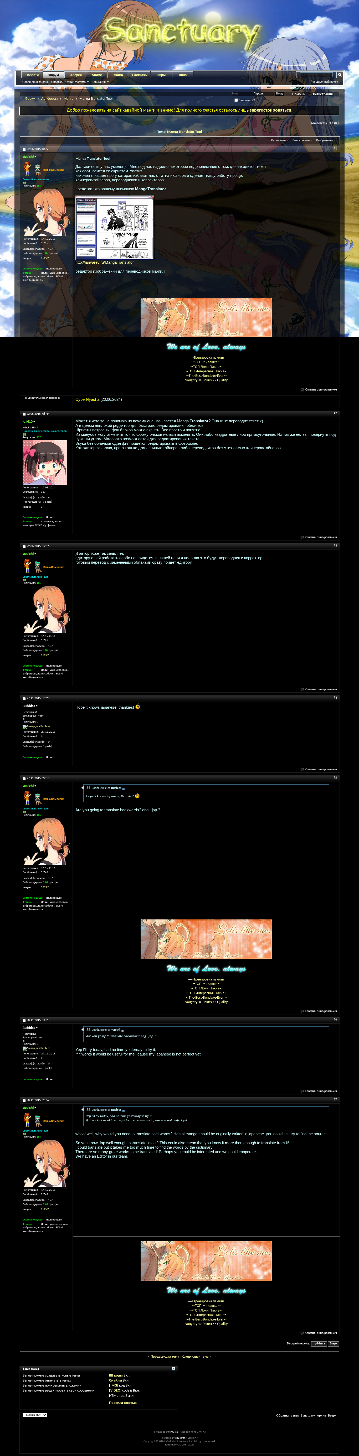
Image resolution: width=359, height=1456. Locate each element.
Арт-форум (49, 99)
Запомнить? (246, 100)
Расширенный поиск (324, 81)
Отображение (324, 140)
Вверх (333, 1343)
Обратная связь (287, 1415)
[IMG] (113, 1386)
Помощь (298, 94)
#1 (335, 148)
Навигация (98, 81)
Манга (118, 75)
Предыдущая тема (165, 1357)
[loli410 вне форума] (45, 462)
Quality (222, 380)
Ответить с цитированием (321, 389)
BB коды (116, 1376)
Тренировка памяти (209, 358)
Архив (321, 1415)
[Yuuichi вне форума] (46, 212)
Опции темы (278, 140)
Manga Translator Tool (184, 132)
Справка (57, 81)
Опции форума (75, 81)
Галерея (75, 75)
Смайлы (115, 1381)
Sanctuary (308, 1415)
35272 (45, 258)
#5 (335, 777)
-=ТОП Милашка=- (206, 362)
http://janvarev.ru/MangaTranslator (104, 262)
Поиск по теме (301, 140)
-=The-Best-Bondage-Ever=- (206, 376)
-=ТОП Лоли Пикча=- (206, 367)
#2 (335, 413)
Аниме (97, 75)
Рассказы (139, 75)
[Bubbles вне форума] (36, 727)
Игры (161, 75)
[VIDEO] (115, 1391)
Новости (32, 75)
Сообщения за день (35, 81)
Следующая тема (195, 1357)
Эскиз (208, 380)
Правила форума (123, 1403)
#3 (335, 545)
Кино (183, 75)
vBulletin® (181, 1438)
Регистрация (323, 94)
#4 (335, 697)
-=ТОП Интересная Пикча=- (206, 371)
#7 (335, 1099)
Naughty (191, 380)
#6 (335, 1019)
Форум (53, 75)
